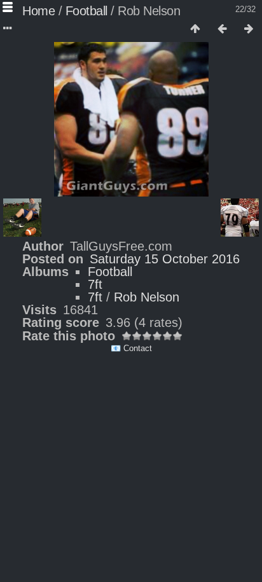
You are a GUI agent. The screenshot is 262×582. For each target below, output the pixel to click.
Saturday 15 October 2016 (165, 259)
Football (86, 11)
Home (38, 11)
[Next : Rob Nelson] (248, 29)
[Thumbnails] (195, 29)
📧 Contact (131, 348)
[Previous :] (222, 29)
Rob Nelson (146, 297)
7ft (95, 284)
